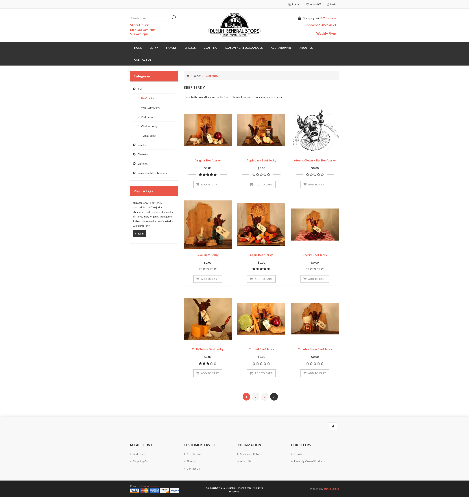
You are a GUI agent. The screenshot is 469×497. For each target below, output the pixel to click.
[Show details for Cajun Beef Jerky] (261, 224)
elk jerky (138, 216)
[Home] (188, 75)
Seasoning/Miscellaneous (152, 172)
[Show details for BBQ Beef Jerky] (208, 224)
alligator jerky (141, 202)
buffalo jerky (155, 207)
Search (175, 18)
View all (139, 233)
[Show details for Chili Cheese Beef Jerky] (208, 319)
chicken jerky (152, 211)
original (154, 216)
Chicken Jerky (149, 126)
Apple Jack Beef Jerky (261, 160)
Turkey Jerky (148, 135)
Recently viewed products (309, 461)
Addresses (139, 453)
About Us (306, 47)
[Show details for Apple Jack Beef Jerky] (261, 130)
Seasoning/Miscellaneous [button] (244, 47)
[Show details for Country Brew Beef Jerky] (315, 319)
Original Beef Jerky (208, 160)
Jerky (141, 88)
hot (146, 216)
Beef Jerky (147, 98)
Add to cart (210, 184)
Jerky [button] (154, 47)
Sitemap (191, 461)
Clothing (142, 163)
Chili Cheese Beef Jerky (208, 349)
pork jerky (166, 216)
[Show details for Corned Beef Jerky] (261, 319)
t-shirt (137, 221)
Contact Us (142, 59)
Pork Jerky (147, 116)
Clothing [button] (210, 47)
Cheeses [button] (190, 47)
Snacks (142, 144)
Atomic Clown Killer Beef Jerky (315, 160)
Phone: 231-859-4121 (320, 25)
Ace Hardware (281, 47)
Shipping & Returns (251, 453)
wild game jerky (141, 225)
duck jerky (167, 211)
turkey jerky (149, 221)
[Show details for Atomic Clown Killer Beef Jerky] (315, 130)
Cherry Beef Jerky (314, 254)
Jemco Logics (331, 488)
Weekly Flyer (326, 33)
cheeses (138, 211)
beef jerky (156, 202)
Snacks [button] (171, 47)
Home (138, 47)
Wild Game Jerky (150, 107)
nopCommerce (152, 485)
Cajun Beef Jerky (261, 254)
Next (274, 397)
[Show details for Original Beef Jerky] (208, 130)
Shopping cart (141, 461)
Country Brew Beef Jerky (315, 349)
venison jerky (165, 221)
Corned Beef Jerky (261, 349)
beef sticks (139, 207)
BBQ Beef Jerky (208, 254)
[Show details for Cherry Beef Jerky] (315, 224)
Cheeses (143, 154)
